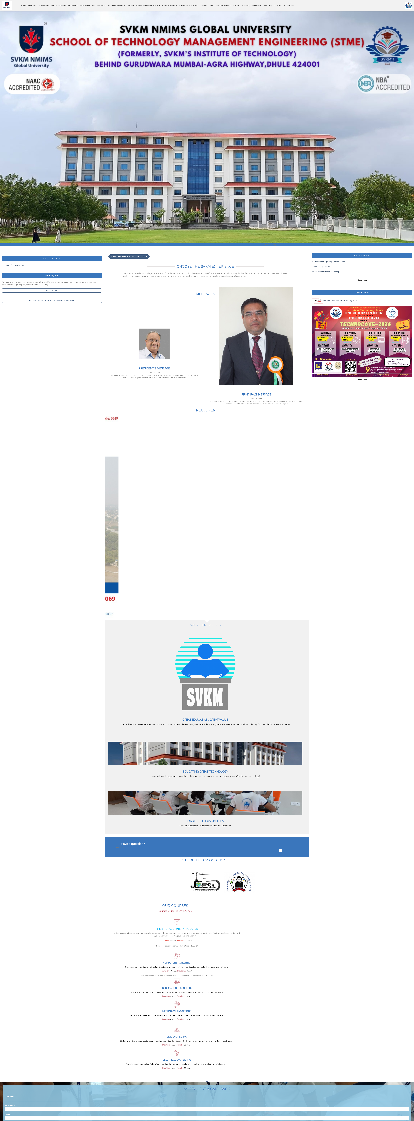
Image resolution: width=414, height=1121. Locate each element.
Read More (362, 294)
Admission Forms (15, 279)
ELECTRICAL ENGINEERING (177, 1074)
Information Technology (177, 1002)
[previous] (112, 531)
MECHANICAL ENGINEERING (176, 1025)
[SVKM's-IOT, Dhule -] (7, 5)
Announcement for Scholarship (325, 285)
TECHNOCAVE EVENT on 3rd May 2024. (340, 314)
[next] (302, 531)
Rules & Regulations (321, 280)
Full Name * (9, 1111)
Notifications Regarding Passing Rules (328, 275)
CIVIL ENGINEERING (177, 1051)
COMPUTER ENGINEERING (176, 977)
